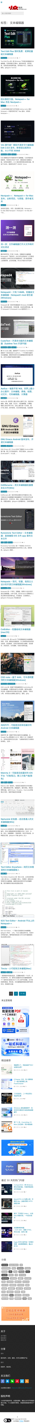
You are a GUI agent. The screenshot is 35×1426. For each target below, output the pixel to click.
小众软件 (11, 1419)
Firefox (27, 1268)
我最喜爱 (13, 1285)
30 (23, 588)
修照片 (20, 1278)
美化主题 (5, 1298)
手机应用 (21, 1285)
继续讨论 (3, 1340)
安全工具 (26, 1282)
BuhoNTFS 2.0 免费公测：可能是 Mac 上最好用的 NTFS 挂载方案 (23, 1201)
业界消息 (9, 446)
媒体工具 (18, 1282)
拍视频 (4, 1288)
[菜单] (2, 2)
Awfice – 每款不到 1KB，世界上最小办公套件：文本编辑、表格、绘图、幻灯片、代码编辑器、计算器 (17, 391)
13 (18, 636)
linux (9, 154)
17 (19, 58)
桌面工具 (19, 1288)
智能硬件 (11, 1288)
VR (16, 1275)
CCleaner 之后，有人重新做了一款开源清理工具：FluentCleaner (23, 1081)
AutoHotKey (11, 684)
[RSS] (27, 1381)
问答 (24, 1298)
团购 (3, 1282)
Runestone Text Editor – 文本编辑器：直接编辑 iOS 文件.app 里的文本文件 (17, 536)
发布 (2, 1353)
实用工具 (3, 873)
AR (21, 1265)
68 (19, 826)
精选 (9, 588)
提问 (2, 1362)
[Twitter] (22, 1381)
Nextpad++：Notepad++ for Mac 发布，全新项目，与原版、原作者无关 (17, 198)
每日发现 (27, 1288)
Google (4, 1272)
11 (25, 782)
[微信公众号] (12, 1381)
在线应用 (3, 398)
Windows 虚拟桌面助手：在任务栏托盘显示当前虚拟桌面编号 (23, 1110)
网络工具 (26, 1295)
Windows (4, 58)
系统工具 (18, 1295)
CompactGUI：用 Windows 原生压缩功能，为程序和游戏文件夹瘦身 (23, 1187)
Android (3, 446)
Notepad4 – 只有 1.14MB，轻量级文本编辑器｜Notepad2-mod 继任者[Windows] (17, 295)
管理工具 (5, 1295)
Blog (13, 1268)
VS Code (22, 1275)
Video (11, 1275)
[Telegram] (7, 1381)
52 (19, 927)
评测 (11, 1298)
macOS (3, 106)
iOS (2, 542)
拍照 (27, 1285)
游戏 (3, 1292)
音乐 (29, 1298)
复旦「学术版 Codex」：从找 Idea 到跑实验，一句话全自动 (23, 1216)
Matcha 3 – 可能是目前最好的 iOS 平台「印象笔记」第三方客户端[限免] (17, 776)
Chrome (20, 1268)
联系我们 (3, 1338)
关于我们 (3, 1336)
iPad (5, 542)
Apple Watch (14, 1265)
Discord (28, 1388)
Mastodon (15, 1388)
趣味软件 (18, 1298)
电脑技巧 (3, 251)
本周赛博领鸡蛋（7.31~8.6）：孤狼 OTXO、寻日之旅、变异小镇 (23, 1230)
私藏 (23, 1292)
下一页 (22, 993)
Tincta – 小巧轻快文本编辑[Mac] (16, 968)
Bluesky (22, 1388)
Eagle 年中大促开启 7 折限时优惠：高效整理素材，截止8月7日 (23, 1244)
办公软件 (3, 826)
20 (19, 873)
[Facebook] (2, 1381)
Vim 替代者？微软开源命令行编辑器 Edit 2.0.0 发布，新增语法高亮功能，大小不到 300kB (17, 148)
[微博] (17, 1381)
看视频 (17, 1292)
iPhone (10, 542)
